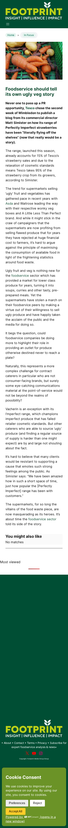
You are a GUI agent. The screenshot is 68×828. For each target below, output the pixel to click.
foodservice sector (42, 519)
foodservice (20, 275)
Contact (19, 742)
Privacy (42, 742)
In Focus (29, 35)
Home (10, 35)
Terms (31, 742)
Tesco (30, 108)
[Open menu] (7, 24)
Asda (9, 203)
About (8, 742)
